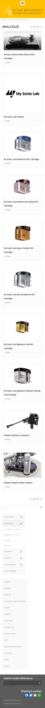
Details (7, 62)
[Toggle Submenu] (21, 517)
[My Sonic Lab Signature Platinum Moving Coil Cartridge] (22, 375)
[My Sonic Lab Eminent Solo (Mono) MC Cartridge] (22, 186)
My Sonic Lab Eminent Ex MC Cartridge (21, 159)
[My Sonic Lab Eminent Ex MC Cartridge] (22, 144)
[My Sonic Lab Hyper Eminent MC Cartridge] (22, 233)
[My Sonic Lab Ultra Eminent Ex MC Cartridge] (22, 279)
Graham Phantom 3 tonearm (16, 435)
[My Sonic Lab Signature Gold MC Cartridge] (22, 327)
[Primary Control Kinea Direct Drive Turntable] (22, 40)
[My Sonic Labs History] (22, 93)
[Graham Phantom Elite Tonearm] (22, 465)
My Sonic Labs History (14, 117)
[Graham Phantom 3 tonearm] (22, 421)
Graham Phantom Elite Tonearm (18, 483)
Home (4, 19)
